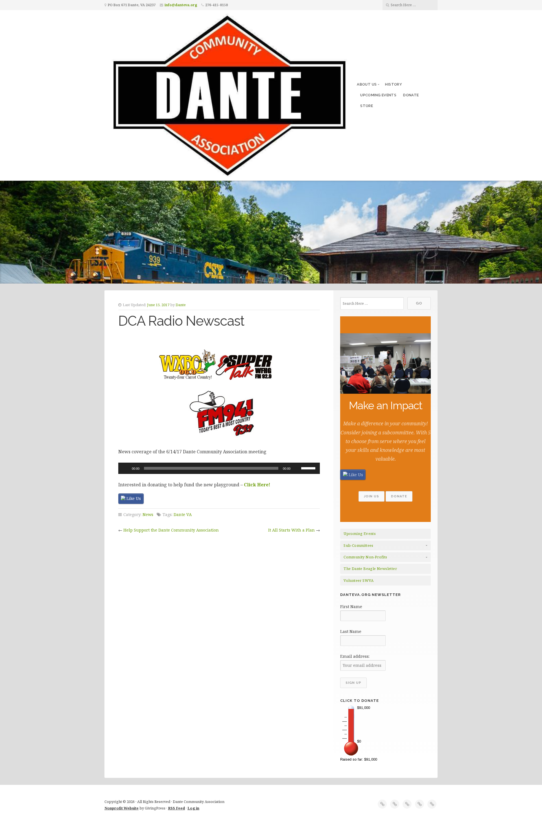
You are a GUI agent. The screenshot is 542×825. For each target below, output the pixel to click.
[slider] (309, 468)
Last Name (350, 631)
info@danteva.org (181, 5)
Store (366, 106)
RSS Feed (176, 808)
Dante (181, 304)
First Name (351, 606)
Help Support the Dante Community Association (171, 530)
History (393, 84)
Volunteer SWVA (359, 580)
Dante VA (183, 514)
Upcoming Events (378, 95)
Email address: (355, 656)
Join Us (371, 496)
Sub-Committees (358, 545)
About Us (367, 84)
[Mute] (297, 468)
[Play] (125, 468)
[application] (219, 468)
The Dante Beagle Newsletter (370, 568)
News (148, 514)
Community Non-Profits (365, 557)
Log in (193, 808)
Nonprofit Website (121, 808)
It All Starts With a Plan (291, 530)
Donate (411, 95)
